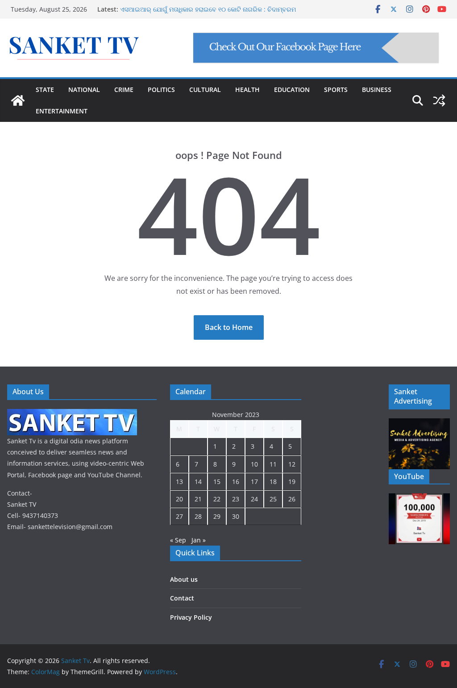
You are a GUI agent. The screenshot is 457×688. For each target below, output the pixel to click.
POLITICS (161, 89)
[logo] (72, 414)
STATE (45, 89)
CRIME (123, 89)
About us (184, 579)
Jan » (198, 540)
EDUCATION (292, 89)
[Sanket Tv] (18, 100)
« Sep (178, 540)
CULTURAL (205, 89)
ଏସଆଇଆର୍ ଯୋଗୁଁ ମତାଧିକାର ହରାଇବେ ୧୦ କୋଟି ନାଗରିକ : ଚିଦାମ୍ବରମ (208, 9)
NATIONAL (84, 89)
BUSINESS (376, 89)
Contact (182, 598)
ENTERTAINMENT (61, 111)
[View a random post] (439, 100)
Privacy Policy (191, 617)
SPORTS (336, 89)
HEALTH (247, 89)
